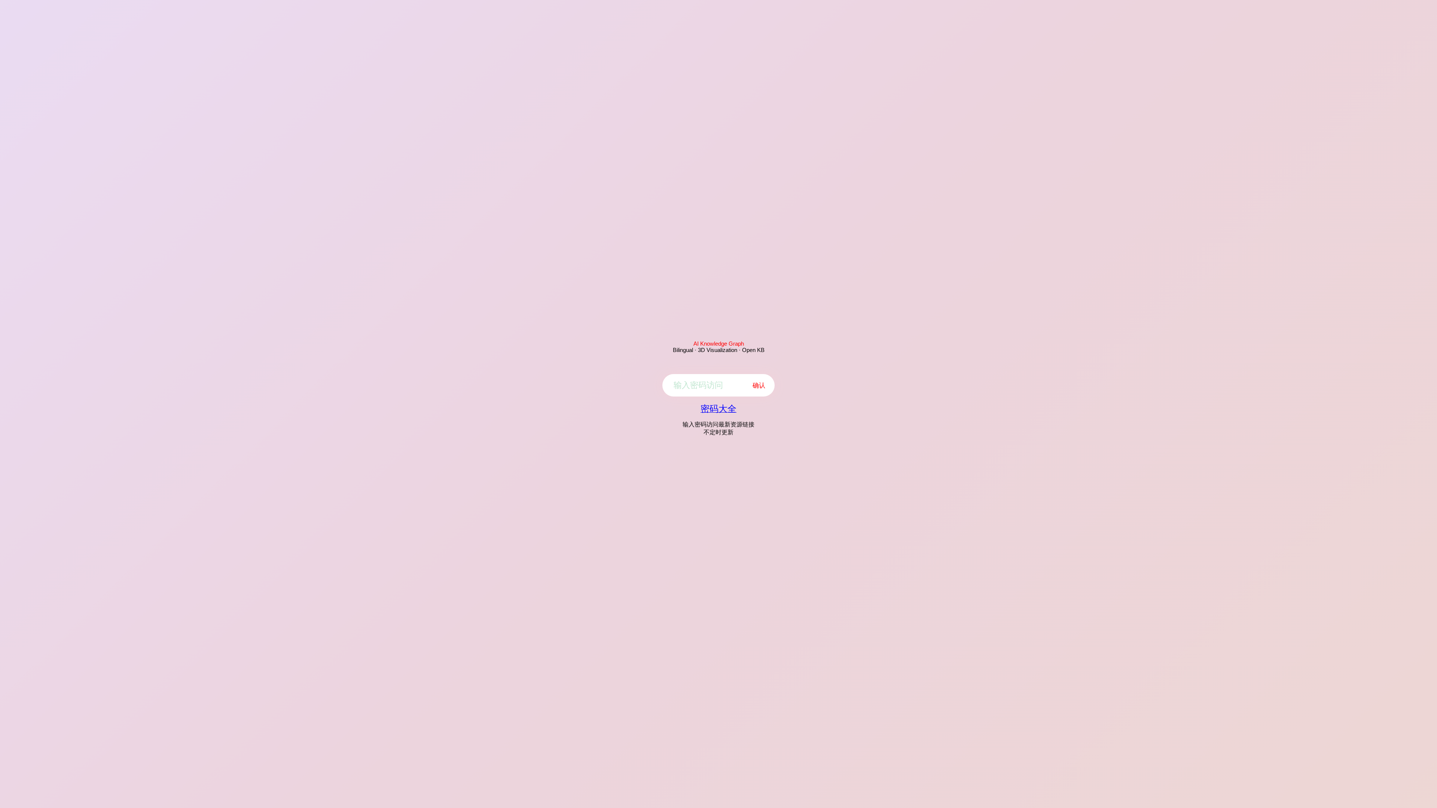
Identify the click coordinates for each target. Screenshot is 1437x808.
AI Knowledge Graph (718, 343)
